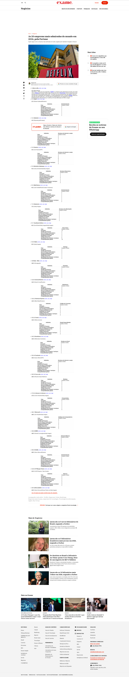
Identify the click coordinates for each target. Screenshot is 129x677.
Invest (22, 657)
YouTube (92, 629)
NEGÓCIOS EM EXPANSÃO (68, 9)
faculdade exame (82, 627)
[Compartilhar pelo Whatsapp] (24, 82)
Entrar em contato (95, 643)
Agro (78, 652)
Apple (30, 501)
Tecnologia (37, 640)
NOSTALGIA (95, 9)
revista (79, 630)
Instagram (93, 635)
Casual (36, 629)
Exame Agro (37, 637)
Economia (23, 645)
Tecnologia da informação (67, 499)
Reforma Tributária (65, 630)
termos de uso (32, 674)
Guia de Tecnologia (50, 633)
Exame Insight (24, 650)
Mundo (36, 627)
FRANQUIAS (87, 9)
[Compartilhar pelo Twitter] (24, 93)
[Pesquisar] (25, 3)
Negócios (25, 8)
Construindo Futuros (65, 641)
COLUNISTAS (24, 663)
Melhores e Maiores (65, 661)
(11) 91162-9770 (96, 646)
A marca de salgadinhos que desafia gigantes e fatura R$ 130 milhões (98, 57)
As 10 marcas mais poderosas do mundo (45, 493)
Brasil (22, 640)
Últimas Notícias (25, 633)
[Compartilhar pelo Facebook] (24, 85)
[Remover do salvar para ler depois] (24, 98)
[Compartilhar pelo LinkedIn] (24, 88)
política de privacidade (52, 674)
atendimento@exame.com (97, 652)
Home (29, 33)
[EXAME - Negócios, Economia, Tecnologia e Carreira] (64, 2)
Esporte (36, 635)
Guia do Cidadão (49, 630)
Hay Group (36, 501)
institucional (24, 674)
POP (35, 648)
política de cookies (41, 674)
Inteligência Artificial (24, 654)
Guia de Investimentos (51, 635)
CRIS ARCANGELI (103, 9)
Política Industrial (64, 654)
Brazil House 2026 (64, 633)
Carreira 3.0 (80, 639)
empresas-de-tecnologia (50, 499)
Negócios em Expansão (66, 666)
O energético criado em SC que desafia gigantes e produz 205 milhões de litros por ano (98, 64)
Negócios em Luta (64, 651)
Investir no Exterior (65, 646)
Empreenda (80, 655)
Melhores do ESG (64, 663)
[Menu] (22, 3)
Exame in (79, 636)
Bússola (62, 638)
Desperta (79, 641)
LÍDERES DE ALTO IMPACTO (25, 636)
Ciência (36, 646)
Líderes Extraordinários (66, 649)
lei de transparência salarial (66, 674)
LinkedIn (92, 632)
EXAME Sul (62, 635)
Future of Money (38, 643)
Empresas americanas (35, 499)
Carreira (23, 642)
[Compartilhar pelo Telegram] (24, 90)
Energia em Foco (64, 643)
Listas (57, 497)
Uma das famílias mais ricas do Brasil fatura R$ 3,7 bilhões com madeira (98, 72)
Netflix (46, 497)
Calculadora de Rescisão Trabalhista (50, 646)
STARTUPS (79, 9)
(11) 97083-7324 (96, 665)
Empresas (52, 497)
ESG (22, 648)
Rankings (63, 497)
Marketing (36, 632)
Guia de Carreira (49, 638)
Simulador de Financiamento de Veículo (49, 656)
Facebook (92, 637)
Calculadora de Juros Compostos (50, 650)
